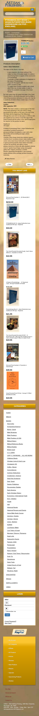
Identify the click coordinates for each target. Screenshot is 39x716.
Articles (10, 656)
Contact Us (8, 700)
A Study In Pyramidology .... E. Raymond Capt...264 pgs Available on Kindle (17, 283)
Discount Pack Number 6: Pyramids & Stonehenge (16, 366)
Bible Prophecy (12, 435)
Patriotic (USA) (11, 542)
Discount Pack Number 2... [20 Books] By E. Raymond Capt (18, 198)
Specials (11, 673)
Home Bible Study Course (15, 513)
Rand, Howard (11, 550)
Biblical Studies (12, 447)
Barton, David (11, 429)
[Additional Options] (20, 632)
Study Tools (10, 562)
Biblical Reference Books (15, 444)
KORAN (9, 524)
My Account (12, 640)
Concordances (11, 470)
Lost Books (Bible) (13, 527)
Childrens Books (12, 458)
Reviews (11, 660)
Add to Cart (29, 57)
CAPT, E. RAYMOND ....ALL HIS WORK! (19, 455)
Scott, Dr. (10, 556)
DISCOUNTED (10, 574)
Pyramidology (11, 548)
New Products (12, 664)
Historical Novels (12, 507)
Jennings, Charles (13, 516)
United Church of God (14, 565)
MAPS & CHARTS (12, 583)
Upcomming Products (14, 677)
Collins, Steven (12, 467)
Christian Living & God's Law (16, 461)
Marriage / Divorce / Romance (16, 533)
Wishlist (30, 40)
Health (9, 501)
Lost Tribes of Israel (13, 530)
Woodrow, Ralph (12, 571)
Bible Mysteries (12, 432)
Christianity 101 (12, 464)
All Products (12, 652)
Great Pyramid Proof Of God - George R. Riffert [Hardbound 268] (18, 394)
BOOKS (8, 421)
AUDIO (8, 413)
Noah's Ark (10, 536)
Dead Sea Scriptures (13, 478)
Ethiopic (8, 579)
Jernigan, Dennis (12, 519)
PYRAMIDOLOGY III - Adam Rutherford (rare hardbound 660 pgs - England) (18, 224)
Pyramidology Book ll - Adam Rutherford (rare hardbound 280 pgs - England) (18, 310)
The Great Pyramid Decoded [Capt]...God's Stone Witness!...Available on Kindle (19, 252)
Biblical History (11, 441)
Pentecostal (11, 545)
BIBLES (8, 417)
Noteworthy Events (13, 539)
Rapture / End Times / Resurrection (18, 553)
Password (8, 605)
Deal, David (10, 481)
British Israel (11, 450)
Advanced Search (10, 693)
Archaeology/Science (13, 426)
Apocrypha (10, 424)
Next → (29, 164)
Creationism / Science (14, 476)
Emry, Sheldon (11, 498)
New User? (8, 623)
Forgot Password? (10, 621)
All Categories (12, 644)
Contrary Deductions (13, 473)
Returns (10, 668)
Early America (11, 490)
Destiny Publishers (13, 484)
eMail (6, 599)
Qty (22, 49)
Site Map (7, 689)
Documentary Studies (14, 487)
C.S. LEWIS (11, 452)
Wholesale (8, 696)
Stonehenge (11, 559)
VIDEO (8, 587)
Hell (8, 504)
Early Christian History (14, 493)
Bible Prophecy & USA (14, 438)
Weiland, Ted (11, 568)
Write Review (10, 158)
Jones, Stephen (12, 522)
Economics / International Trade (17, 496)
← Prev (9, 164)
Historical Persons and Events (16, 510)
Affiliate (10, 648)
